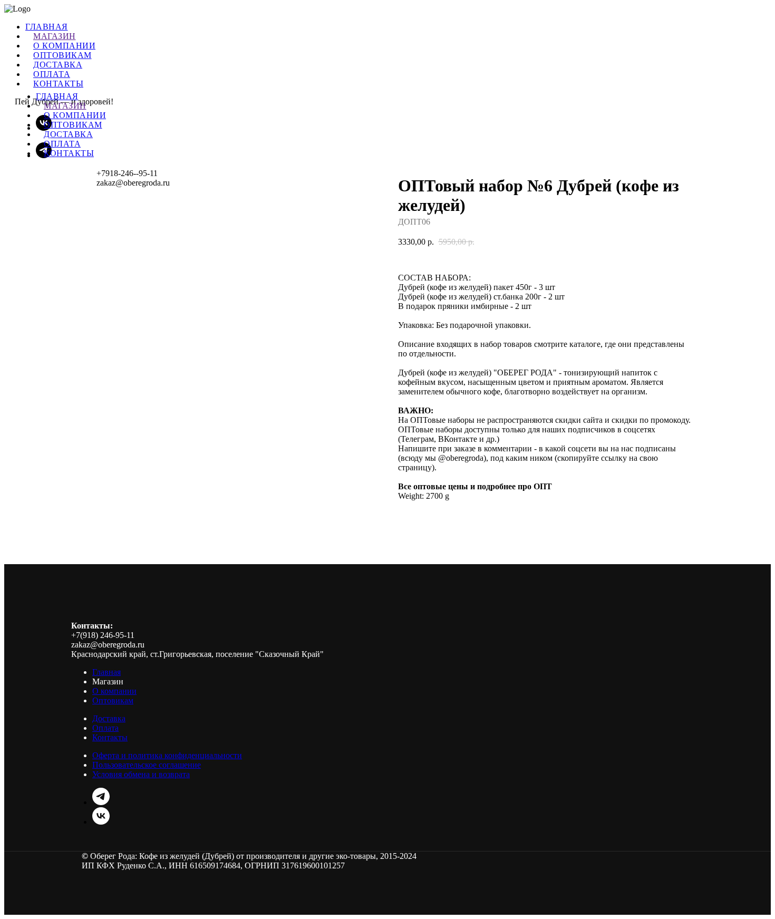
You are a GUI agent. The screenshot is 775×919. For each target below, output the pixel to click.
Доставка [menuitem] (57, 64)
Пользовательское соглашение (146, 764)
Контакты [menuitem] (58, 83)
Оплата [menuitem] (51, 74)
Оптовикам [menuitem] (62, 55)
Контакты (69, 153)
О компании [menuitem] (64, 45)
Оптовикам (73, 124)
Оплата (62, 143)
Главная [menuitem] (46, 26)
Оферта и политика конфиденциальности (167, 755)
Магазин (65, 105)
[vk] (101, 821)
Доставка (68, 134)
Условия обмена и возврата (141, 774)
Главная (57, 96)
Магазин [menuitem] (54, 36)
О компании (75, 115)
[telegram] (101, 802)
